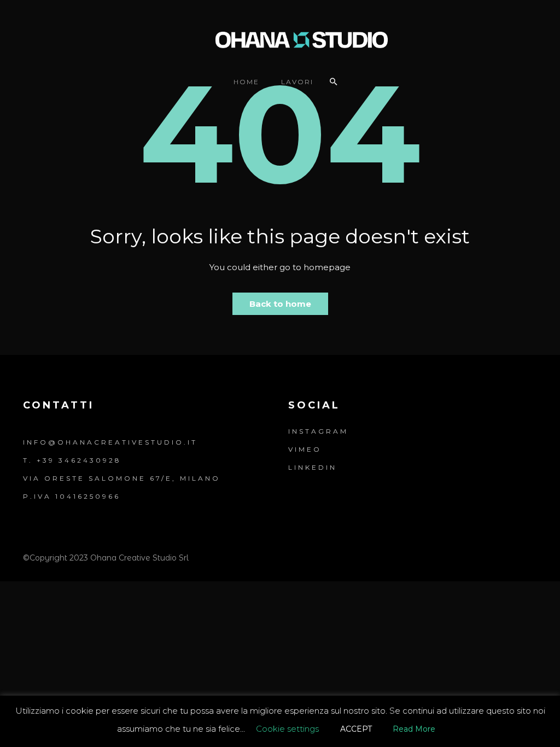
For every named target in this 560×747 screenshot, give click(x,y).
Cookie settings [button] (287, 728)
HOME (246, 82)
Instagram (318, 431)
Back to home (280, 304)
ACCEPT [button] (356, 729)
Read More (414, 729)
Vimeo (305, 449)
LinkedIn (312, 467)
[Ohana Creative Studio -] (280, 38)
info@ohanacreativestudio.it (110, 442)
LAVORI (297, 82)
